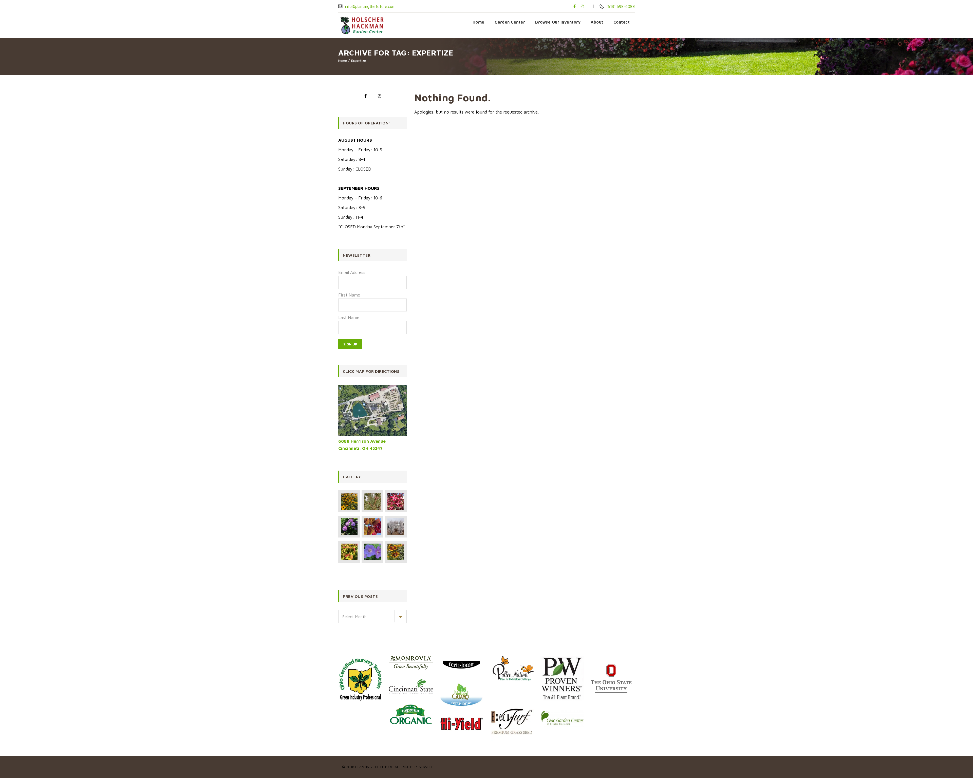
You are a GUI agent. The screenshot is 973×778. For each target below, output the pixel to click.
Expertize (358, 61)
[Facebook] (574, 6)
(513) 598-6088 (620, 6)
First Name (349, 295)
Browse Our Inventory (558, 22)
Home (478, 22)
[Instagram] (582, 6)
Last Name (348, 317)
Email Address (351, 272)
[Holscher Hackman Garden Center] (365, 25)
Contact (621, 22)
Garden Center (510, 22)
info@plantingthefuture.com (370, 6)
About (597, 22)
